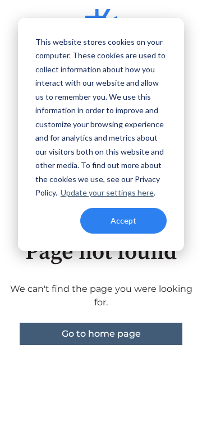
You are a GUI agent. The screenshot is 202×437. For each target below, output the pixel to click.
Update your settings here (107, 192)
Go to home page (101, 333)
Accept (123, 220)
